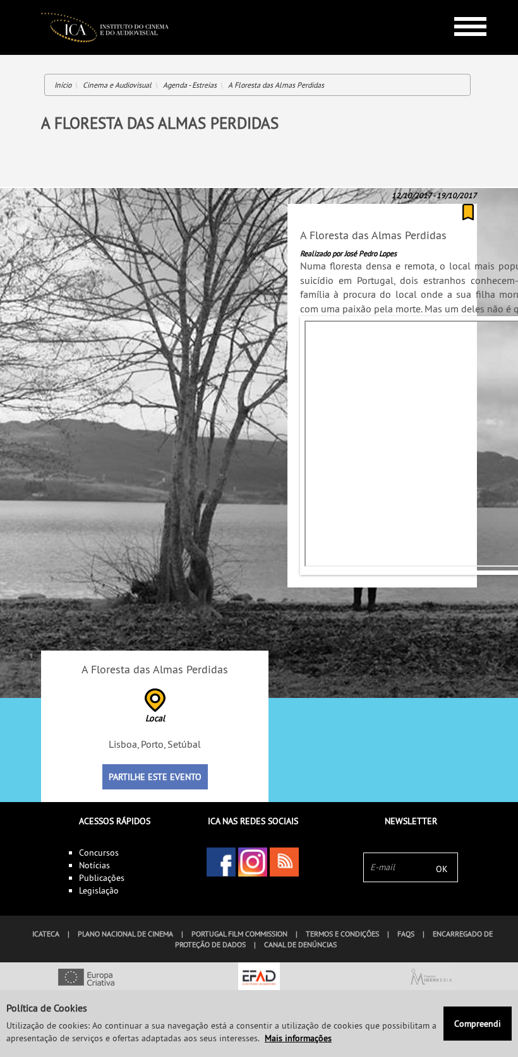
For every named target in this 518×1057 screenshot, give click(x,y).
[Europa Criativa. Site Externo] (86, 978)
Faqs (405, 933)
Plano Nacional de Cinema (125, 933)
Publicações (101, 877)
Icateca (45, 933)
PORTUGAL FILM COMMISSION (239, 933)
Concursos (99, 852)
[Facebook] (221, 862)
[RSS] (284, 862)
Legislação (99, 890)
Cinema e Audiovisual (117, 85)
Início (62, 85)
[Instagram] (252, 862)
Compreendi (477, 1023)
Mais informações (298, 1038)
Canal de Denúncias (300, 944)
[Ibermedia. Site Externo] (432, 978)
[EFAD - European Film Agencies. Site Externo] (258, 978)
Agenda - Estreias (190, 85)
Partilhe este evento (155, 776)
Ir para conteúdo (460, 5)
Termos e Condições (342, 933)
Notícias (94, 865)
